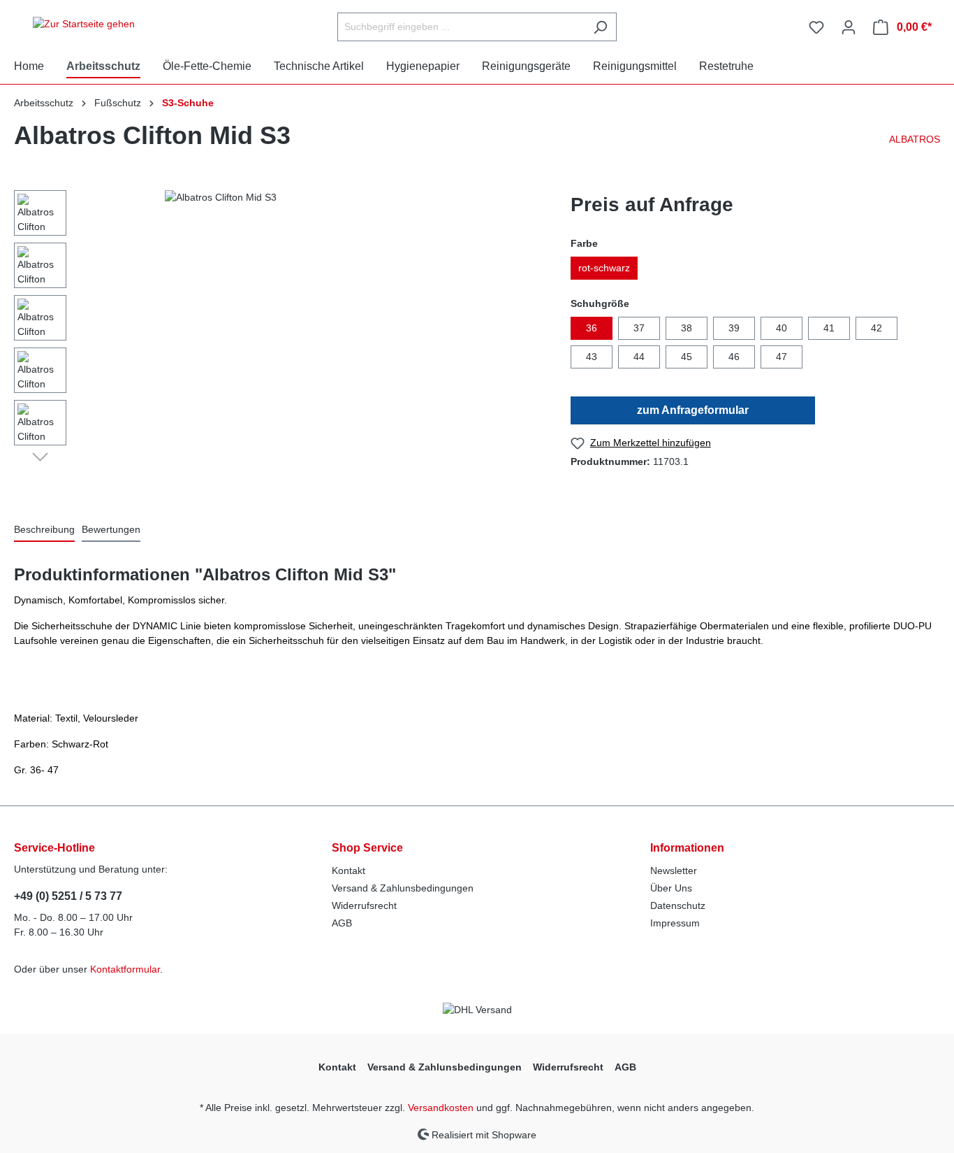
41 (829, 328)
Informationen (687, 848)
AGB (342, 923)
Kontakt (348, 870)
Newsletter (673, 870)
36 (591, 328)
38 (686, 328)
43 (591, 356)
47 (781, 356)
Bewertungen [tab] (111, 529)
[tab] (44, 530)
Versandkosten (441, 1107)
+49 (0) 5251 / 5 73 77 (68, 896)
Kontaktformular (125, 969)
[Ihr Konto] (848, 27)
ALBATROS (914, 139)
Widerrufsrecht (364, 905)
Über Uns (671, 888)
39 (734, 328)
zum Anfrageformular (693, 410)
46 (734, 356)
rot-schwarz (604, 267)
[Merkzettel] (816, 27)
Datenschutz (677, 905)
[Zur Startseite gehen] (84, 24)
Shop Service (367, 848)
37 (639, 328)
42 (876, 328)
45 (686, 356)
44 (639, 356)
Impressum (675, 923)
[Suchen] (600, 27)
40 (781, 328)
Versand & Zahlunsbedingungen (403, 888)
